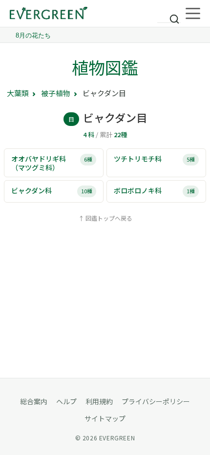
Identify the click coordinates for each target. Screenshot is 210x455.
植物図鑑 (105, 67)
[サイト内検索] (169, 14)
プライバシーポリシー (156, 401)
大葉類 (18, 93)
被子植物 (55, 93)
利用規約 (99, 401)
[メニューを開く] (193, 14)
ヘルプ (66, 401)
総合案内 (33, 401)
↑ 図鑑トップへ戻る (105, 218)
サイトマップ (105, 418)
